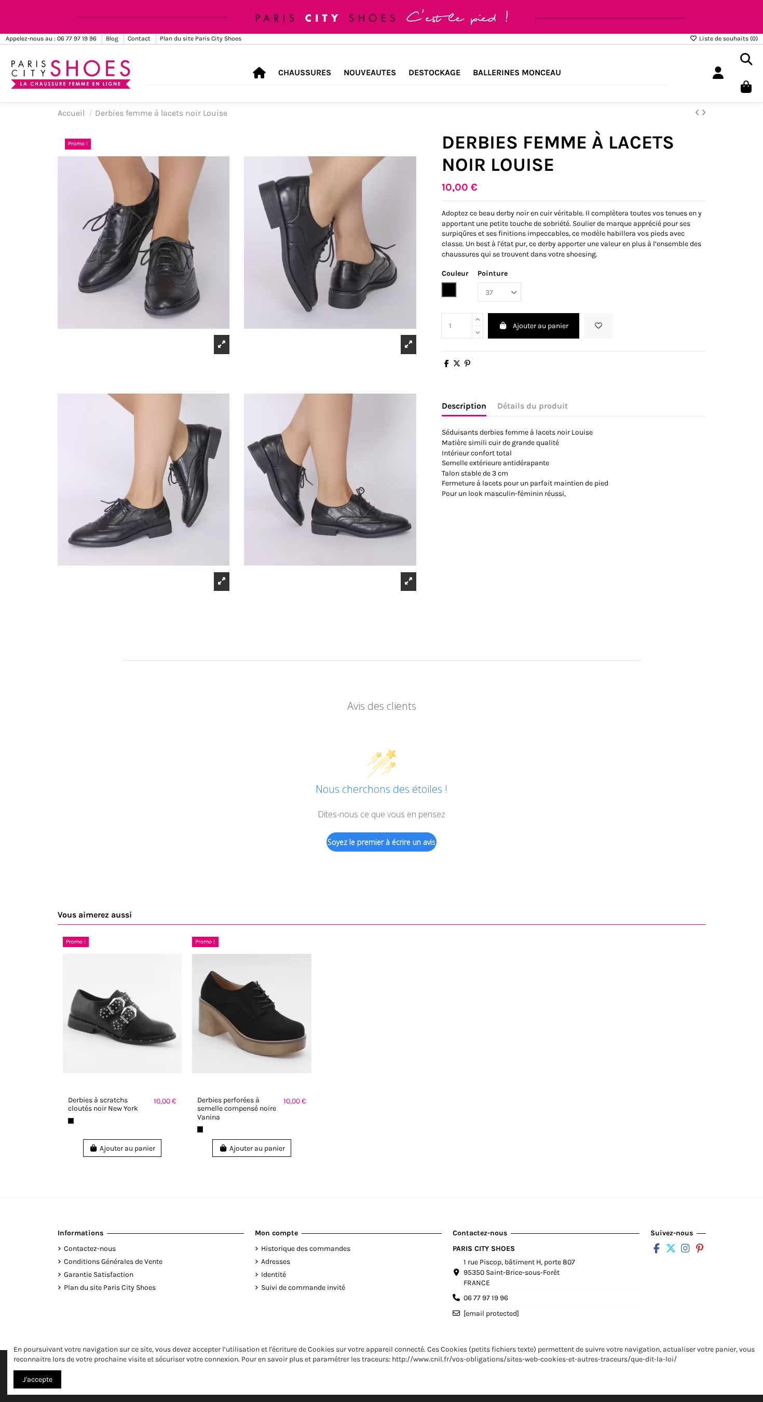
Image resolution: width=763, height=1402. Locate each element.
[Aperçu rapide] (173, 970)
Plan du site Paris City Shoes (200, 38)
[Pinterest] (467, 363)
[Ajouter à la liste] (173, 952)
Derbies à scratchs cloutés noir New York (103, 1104)
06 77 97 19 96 (486, 1297)
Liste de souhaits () (728, 38)
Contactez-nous (90, 1248)
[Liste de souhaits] (598, 326)
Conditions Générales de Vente (113, 1261)
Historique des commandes (305, 1248)
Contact (140, 38)
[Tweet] (456, 363)
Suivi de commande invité (303, 1287)
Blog (113, 38)
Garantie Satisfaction (98, 1274)
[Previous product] (698, 113)
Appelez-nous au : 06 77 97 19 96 (52, 38)
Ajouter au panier (540, 325)
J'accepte (37, 1379)
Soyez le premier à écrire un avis (381, 842)
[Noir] (71, 1121)
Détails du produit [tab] (532, 406)
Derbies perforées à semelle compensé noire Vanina (236, 1109)
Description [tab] (464, 406)
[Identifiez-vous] (717, 73)
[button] (304, 73)
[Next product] (703, 113)
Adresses (275, 1261)
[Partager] (446, 363)
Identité (273, 1274)
